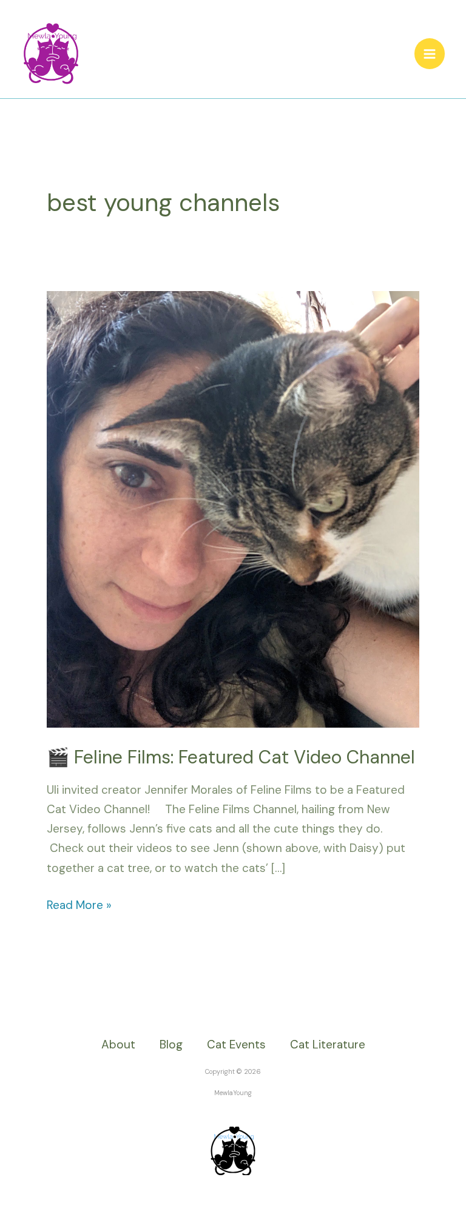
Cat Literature (327, 1044)
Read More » (79, 904)
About (118, 1044)
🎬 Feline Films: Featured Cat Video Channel (231, 757)
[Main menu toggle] (429, 53)
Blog (171, 1044)
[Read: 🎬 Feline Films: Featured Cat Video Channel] (233, 508)
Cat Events (236, 1044)
